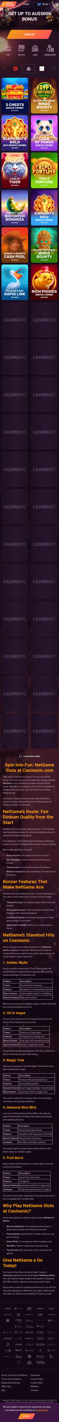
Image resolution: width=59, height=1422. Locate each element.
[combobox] (44, 4)
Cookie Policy (37, 1383)
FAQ (3, 1390)
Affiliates (35, 1386)
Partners (35, 1390)
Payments (35, 1375)
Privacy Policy (37, 1379)
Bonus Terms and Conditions (14, 1375)
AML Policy (6, 1386)
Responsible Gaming (10, 1383)
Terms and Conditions (11, 1379)
